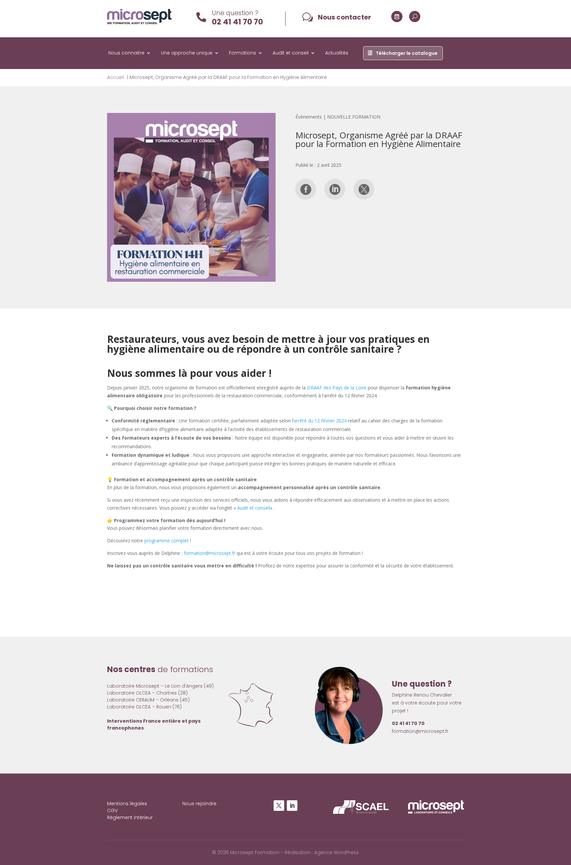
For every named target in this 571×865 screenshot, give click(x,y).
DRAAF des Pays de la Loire (336, 387)
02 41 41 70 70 (237, 22)
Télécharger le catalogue (407, 53)
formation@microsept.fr (209, 553)
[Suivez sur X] (279, 805)
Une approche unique (186, 53)
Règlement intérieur (130, 817)
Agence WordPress (336, 852)
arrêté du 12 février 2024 (320, 420)
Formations (242, 53)
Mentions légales (127, 803)
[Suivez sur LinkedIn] (292, 805)
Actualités (336, 53)
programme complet (166, 540)
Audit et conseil (291, 53)
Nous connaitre (126, 53)
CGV (112, 810)
